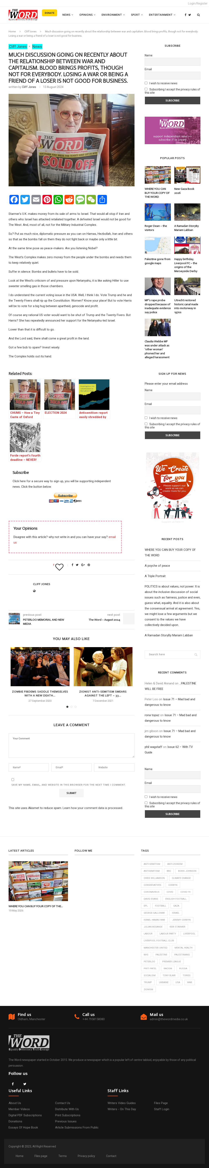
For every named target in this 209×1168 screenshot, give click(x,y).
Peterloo (149, 961)
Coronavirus (151, 892)
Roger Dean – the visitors (156, 228)
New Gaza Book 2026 (184, 191)
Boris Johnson (187, 871)
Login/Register (198, 3)
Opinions (86, 14)
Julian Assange (153, 926)
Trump (148, 982)
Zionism (148, 989)
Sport (135, 14)
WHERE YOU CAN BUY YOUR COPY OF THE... (36, 906)
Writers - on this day (122, 1109)
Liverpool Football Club (159, 940)
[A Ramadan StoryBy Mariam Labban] (187, 212)
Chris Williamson (154, 878)
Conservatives (152, 885)
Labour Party (168, 933)
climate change (181, 878)
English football (176, 899)
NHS (146, 954)
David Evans (151, 899)
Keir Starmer (177, 926)
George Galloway (154, 913)
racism (168, 968)
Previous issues (66, 1121)
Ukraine (163, 982)
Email (148, 69)
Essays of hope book (23, 1127)
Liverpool (189, 933)
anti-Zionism (174, 864)
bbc (169, 871)
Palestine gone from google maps (157, 261)
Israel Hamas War (154, 920)
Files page (161, 1103)
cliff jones (29, 87)
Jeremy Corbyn (181, 920)
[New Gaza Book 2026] (187, 175)
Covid (170, 892)
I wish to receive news (163, 83)
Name (148, 55)
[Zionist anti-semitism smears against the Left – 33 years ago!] (103, 666)
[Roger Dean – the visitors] (158, 212)
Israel (175, 913)
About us (15, 1103)
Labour (148, 933)
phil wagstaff (153, 747)
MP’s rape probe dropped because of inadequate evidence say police (158, 306)
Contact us (62, 1103)
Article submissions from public (77, 1127)
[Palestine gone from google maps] (158, 245)
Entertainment (161, 14)
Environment (112, 14)
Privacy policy (86, 1156)
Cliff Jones (30, 31)
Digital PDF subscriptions (25, 1115)
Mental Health (183, 947)
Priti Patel (150, 968)
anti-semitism (152, 864)
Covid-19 (185, 892)
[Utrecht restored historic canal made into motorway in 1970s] (187, 286)
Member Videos (19, 1109)
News (66, 14)
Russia (183, 968)
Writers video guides (122, 1103)
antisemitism (152, 871)
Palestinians (182, 954)
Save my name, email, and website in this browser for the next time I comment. (68, 784)
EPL (146, 906)
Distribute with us (67, 1109)
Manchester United (155, 947)
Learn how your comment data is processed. (93, 808)
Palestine (161, 954)
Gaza (176, 906)
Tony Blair (169, 975)
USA (178, 982)
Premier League (171, 961)
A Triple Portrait (155, 576)
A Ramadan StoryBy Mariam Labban (186, 228)
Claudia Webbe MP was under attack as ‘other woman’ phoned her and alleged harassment (157, 349)
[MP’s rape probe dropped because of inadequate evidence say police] (158, 286)
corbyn (172, 885)
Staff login (161, 1109)
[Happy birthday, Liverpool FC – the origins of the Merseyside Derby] (187, 245)
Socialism (150, 975)
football (160, 906)
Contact (111, 1156)
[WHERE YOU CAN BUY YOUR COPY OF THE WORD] (158, 175)
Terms (62, 1156)
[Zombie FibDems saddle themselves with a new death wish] (40, 666)
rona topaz (152, 715)
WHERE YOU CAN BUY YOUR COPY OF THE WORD (157, 193)
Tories (186, 975)
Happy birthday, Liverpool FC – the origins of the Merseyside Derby (185, 265)
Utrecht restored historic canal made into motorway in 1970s (186, 306)
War (189, 982)
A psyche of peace (157, 566)
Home (12, 31)
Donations (15, 1121)
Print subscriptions (67, 1115)
